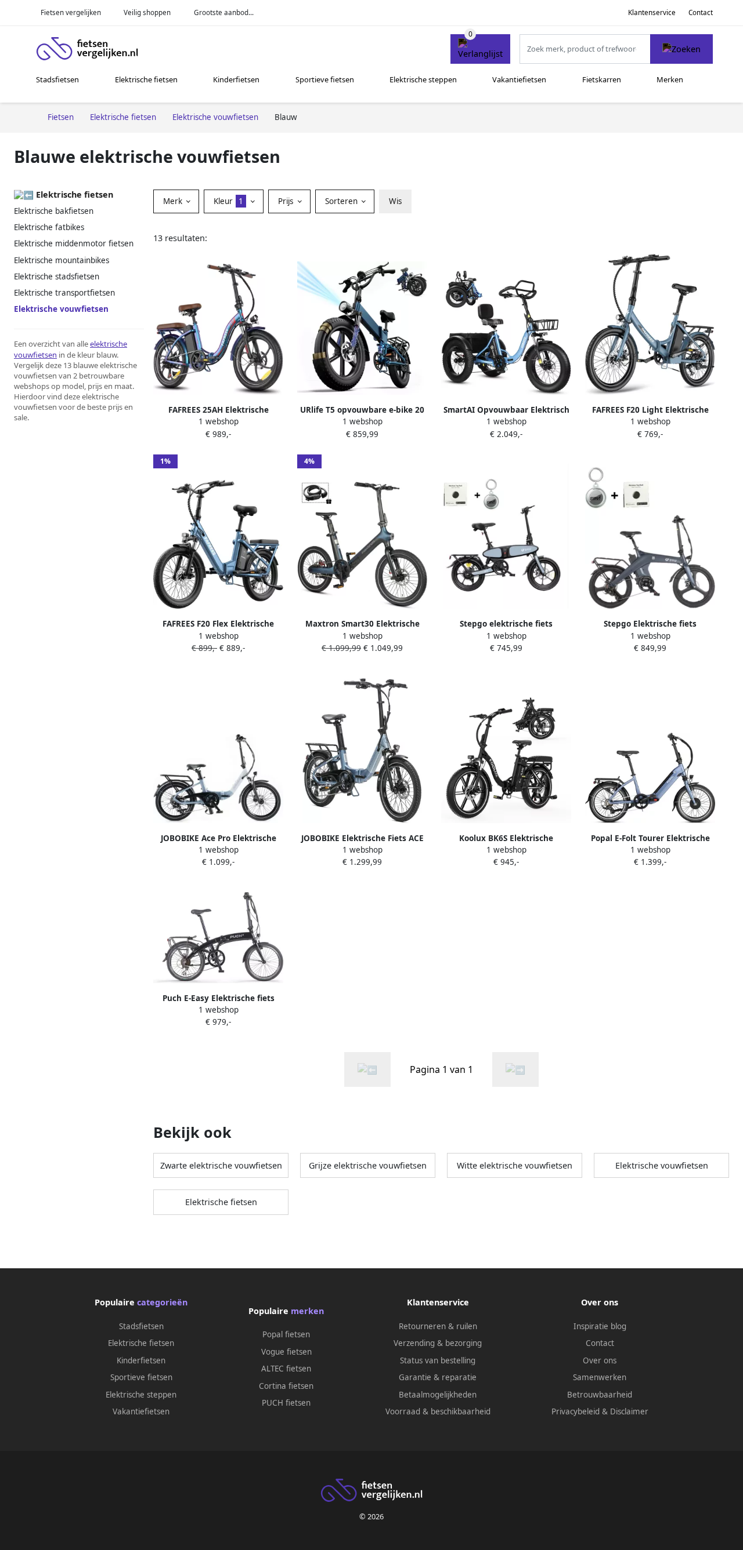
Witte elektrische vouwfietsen (514, 1165)
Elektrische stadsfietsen (56, 276)
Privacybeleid (575, 1411)
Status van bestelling (437, 1360)
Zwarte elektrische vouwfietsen (221, 1165)
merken (307, 1310)
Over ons (599, 1360)
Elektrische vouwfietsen (661, 1165)
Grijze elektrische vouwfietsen (368, 1165)
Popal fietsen (286, 1334)
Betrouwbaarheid (599, 1394)
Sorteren (342, 201)
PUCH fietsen (286, 1403)
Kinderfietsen (236, 79)
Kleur (228, 201)
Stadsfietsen (57, 79)
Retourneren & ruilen (438, 1326)
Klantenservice (652, 12)
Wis (395, 201)
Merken (670, 79)
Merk (174, 201)
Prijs (286, 201)
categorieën (162, 1302)
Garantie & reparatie (438, 1377)
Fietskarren (601, 79)
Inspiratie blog (600, 1326)
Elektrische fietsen (146, 79)
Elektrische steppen (423, 79)
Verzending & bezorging (438, 1343)
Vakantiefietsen (519, 79)
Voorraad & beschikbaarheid (437, 1411)
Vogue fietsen (286, 1352)
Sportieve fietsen (324, 79)
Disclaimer (629, 1411)
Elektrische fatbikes (49, 227)
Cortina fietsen (286, 1386)
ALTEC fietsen (286, 1368)
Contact (700, 12)
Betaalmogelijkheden (438, 1394)
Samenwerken (599, 1377)
